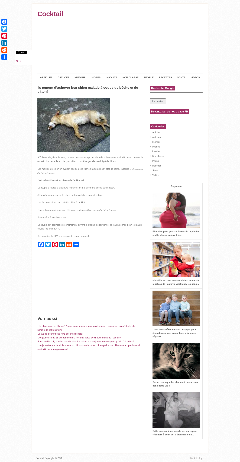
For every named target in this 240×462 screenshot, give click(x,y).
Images (95, 77)
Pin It (18, 61)
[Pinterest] (4, 35)
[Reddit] (4, 50)
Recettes (165, 77)
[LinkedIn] (4, 42)
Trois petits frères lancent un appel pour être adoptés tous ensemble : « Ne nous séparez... (174, 333)
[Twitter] (4, 28)
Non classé (130, 77)
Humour (80, 77)
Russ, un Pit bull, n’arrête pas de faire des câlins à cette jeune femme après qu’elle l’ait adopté (85, 341)
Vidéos (195, 77)
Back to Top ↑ (197, 458)
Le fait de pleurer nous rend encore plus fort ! (60, 333)
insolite (111, 77)
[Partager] (4, 57)
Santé (181, 77)
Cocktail (50, 14)
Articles (46, 77)
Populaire (176, 186)
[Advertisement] (120, 47)
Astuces (63, 77)
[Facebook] (4, 21)
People (149, 77)
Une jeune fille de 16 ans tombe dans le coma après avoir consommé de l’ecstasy (79, 337)
